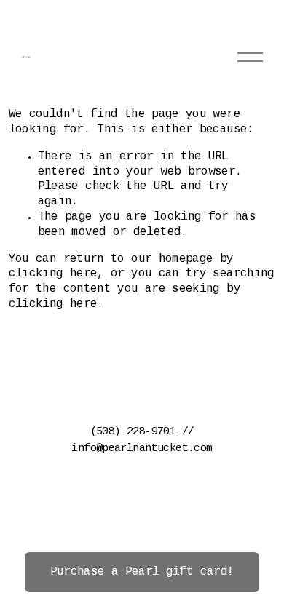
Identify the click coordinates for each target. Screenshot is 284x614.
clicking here (53, 274)
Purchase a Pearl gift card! (142, 572)
